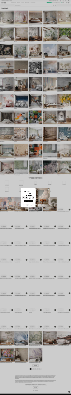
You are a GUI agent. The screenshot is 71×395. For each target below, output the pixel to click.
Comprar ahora (28, 201)
